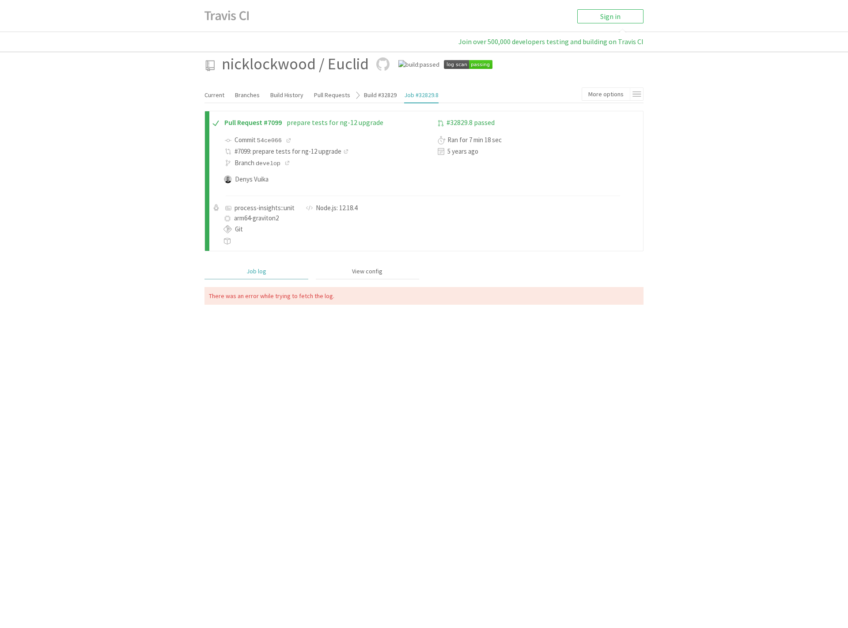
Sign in (610, 16)
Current (214, 95)
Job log (256, 271)
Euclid (348, 64)
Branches (247, 95)
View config (367, 271)
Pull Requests (332, 95)
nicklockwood (269, 64)
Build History (286, 95)
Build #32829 (380, 95)
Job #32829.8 (421, 95)
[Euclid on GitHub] (383, 64)
